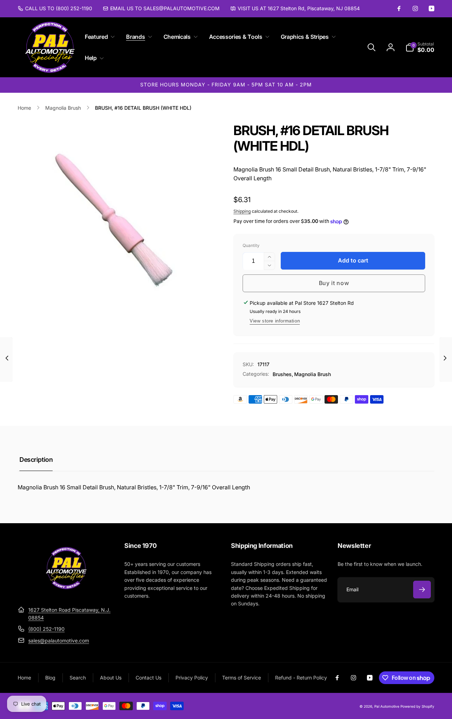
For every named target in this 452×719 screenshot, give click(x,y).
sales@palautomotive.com (58, 641)
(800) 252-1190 (46, 629)
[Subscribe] (422, 589)
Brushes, (283, 374)
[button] (98, 37)
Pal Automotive (386, 706)
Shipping (242, 211)
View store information (275, 321)
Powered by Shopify (417, 706)
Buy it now (334, 282)
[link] (55, 8)
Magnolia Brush (312, 374)
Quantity (251, 245)
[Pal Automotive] (66, 592)
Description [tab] (36, 459)
